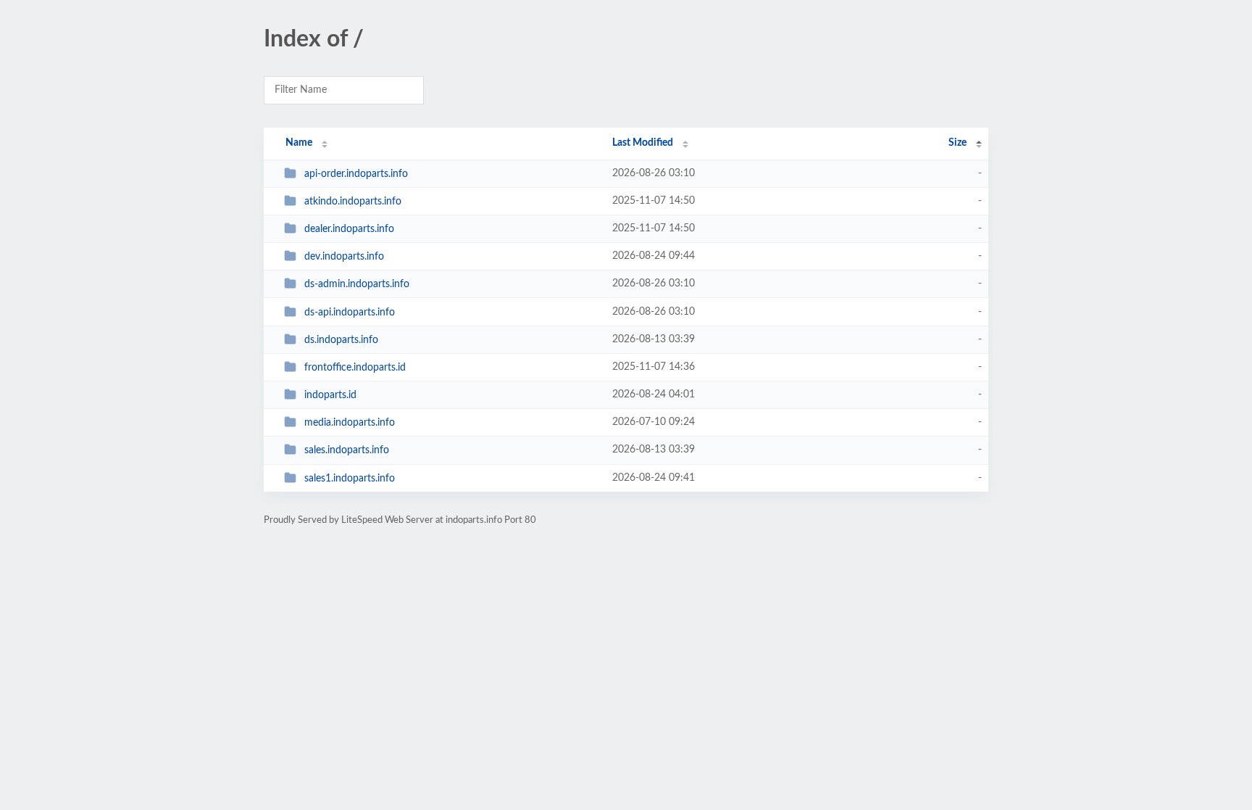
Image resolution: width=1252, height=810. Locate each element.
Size (957, 143)
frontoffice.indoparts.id (355, 368)
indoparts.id (330, 395)
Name (298, 143)
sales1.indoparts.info (349, 479)
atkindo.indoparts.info (352, 202)
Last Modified (642, 143)
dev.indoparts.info (344, 257)
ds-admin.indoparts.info (356, 284)
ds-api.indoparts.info (349, 312)
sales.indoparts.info (346, 450)
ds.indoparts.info (341, 340)
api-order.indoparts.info (356, 174)
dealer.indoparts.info (349, 229)
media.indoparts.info (349, 423)
